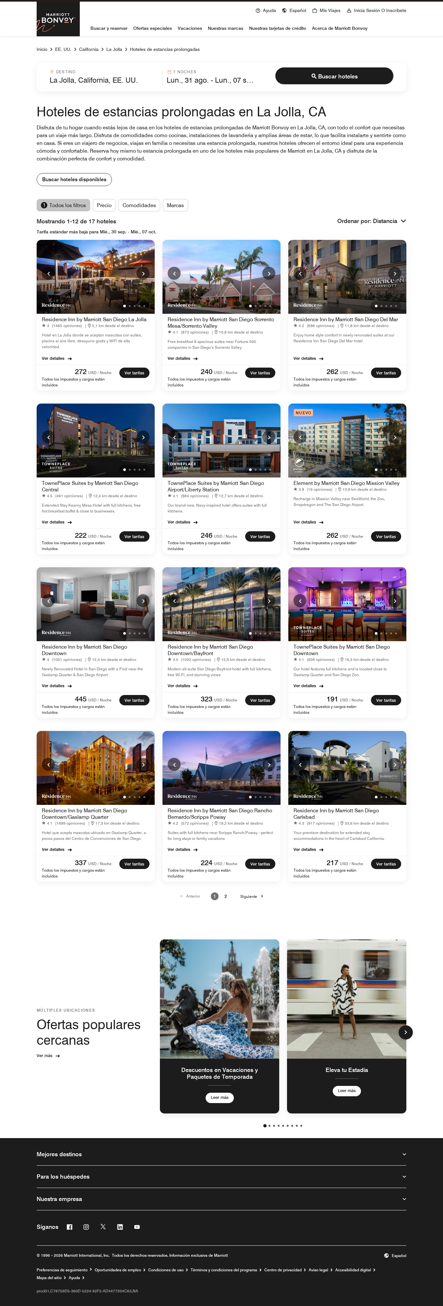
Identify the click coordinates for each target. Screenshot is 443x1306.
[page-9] (301, 1126)
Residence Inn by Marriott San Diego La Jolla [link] (94, 319)
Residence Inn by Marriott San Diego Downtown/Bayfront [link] (210, 650)
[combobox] (104, 77)
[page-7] (292, 1126)
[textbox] (104, 80)
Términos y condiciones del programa (224, 1270)
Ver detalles (53, 358)
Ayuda (74, 1278)
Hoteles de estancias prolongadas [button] (165, 49)
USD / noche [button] (100, 372)
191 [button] (332, 699)
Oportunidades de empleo (118, 1270)
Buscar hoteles (338, 76)
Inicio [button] (42, 49)
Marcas (175, 205)
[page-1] (265, 1126)
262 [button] (332, 371)
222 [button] (81, 535)
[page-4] (279, 1126)
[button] (294, 9)
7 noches (185, 71)
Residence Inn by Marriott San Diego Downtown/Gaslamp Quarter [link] (84, 813)
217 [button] (332, 862)
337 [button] (81, 862)
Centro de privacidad (283, 1270)
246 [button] (206, 535)
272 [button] (81, 371)
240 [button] (206, 371)
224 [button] (206, 862)
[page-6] (288, 1126)
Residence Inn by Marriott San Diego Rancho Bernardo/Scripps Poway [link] (220, 813)
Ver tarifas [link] (134, 372)
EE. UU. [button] (63, 49)
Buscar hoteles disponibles (74, 179)
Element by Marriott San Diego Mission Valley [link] (346, 483)
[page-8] (297, 1126)
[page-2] (269, 1126)
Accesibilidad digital (353, 1270)
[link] (63, 326)
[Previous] (48, 273)
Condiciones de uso (166, 1270)
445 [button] (81, 699)
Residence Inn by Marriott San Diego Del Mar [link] (345, 319)
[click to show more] (406, 1032)
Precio (104, 205)
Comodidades (139, 205)
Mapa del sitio (49, 1278)
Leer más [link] (220, 1097)
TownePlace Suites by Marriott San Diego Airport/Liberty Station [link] (216, 486)
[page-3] (274, 1126)
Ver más (45, 1055)
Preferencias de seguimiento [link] (62, 1270)
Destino (66, 71)
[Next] (143, 273)
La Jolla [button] (114, 49)
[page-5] (283, 1126)
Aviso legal (318, 1270)
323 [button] (206, 699)
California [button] (89, 49)
